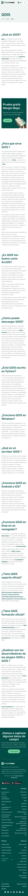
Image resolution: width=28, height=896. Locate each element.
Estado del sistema (22, 867)
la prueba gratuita (21, 546)
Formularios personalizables (5, 797)
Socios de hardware (6, 850)
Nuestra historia (5, 844)
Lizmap (18, 551)
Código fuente (23, 861)
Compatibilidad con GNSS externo (6, 808)
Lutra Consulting (5, 884)
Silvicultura (24, 806)
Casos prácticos (23, 844)
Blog (25, 847)
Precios (3, 855)
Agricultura (24, 795)
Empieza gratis (5, 830)
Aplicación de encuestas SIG (21, 834)
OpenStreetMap (18, 775)
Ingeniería (24, 803)
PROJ (4, 164)
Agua (25, 800)
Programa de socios (6, 852)
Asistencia (24, 855)
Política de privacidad (22, 884)
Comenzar (7, 120)
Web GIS (3, 804)
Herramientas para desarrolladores (6, 815)
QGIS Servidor (4, 833)
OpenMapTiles (14, 777)
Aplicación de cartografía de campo (21, 829)
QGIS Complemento (6, 801)
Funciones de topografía (7, 822)
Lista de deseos (23, 870)
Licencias (24, 886)
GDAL (14, 160)
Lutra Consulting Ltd (20, 598)
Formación (24, 850)
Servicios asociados (6, 847)
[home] (8, 2)
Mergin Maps (5, 535)
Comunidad (24, 858)
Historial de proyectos (6, 812)
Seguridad (3, 888)
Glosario (7, 19)
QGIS (2, 39)
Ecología (24, 797)
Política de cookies (5, 886)
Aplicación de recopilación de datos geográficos (21, 823)
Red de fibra (23, 792)
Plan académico (5, 835)
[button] (19, 2)
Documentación (23, 852)
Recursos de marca (22, 864)
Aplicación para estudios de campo (21, 817)
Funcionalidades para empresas (6, 826)
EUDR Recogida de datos (22, 812)
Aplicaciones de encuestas (23, 876)
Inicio (2, 19)
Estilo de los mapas (6, 819)
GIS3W (13, 551)
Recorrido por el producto (5, 793)
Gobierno (24, 809)
